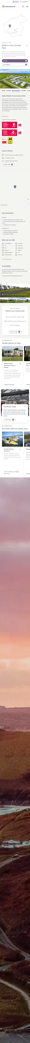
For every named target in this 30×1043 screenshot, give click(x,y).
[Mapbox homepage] (4, 205)
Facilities (23, 90)
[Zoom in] (28, 200)
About (3, 90)
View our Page (14, 332)
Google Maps (6, 164)
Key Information (16, 90)
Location (8, 90)
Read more (5, 116)
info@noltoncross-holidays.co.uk (16, 321)
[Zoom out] (28, 202)
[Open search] (23, 6)
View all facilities (7, 259)
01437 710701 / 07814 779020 (16, 317)
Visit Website (16, 325)
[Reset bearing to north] (28, 204)
